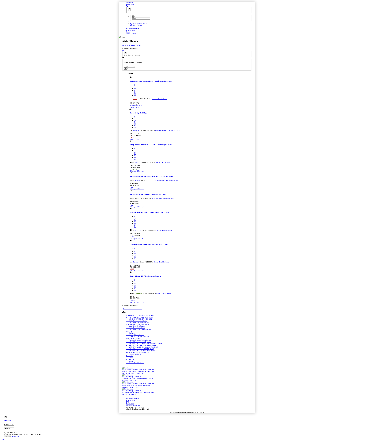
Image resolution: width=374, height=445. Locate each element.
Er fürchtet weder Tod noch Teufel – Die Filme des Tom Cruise (151, 81)
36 (135, 287)
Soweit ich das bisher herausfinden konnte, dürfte (137, 378)
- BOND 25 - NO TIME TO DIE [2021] (139, 319)
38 (135, 290)
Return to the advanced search (131, 45)
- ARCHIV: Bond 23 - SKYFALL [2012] (140, 349)
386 (135, 120)
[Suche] (129, 9)
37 (135, 288)
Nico (131, 187)
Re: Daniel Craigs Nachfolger (131, 377)
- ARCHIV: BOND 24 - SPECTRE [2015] (140, 350)
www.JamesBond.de (132, 398)
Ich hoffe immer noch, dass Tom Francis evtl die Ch (138, 392)
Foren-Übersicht (131, 400)
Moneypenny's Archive (133, 338)
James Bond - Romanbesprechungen (166, 180)
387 (135, 122)
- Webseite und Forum (133, 354)
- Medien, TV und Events (135, 335)
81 (135, 258)
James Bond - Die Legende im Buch (137, 324)
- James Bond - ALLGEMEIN (136, 321)
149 (135, 154)
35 (135, 285)
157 (135, 223)
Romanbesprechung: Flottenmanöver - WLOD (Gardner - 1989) (151, 176)
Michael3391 (126, 394)
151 (135, 157)
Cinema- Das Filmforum (159, 99)
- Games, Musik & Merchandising (137, 336)
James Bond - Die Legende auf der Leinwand (140, 315)
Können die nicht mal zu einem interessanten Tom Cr (138, 371)
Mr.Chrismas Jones (136, 105)
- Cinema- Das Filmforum (135, 363)
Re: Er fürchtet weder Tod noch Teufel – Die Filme (138, 369)
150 (135, 155)
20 (135, 95)
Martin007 (125, 387)
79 (135, 255)
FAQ (127, 402)
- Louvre (129, 357)
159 (135, 227)
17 (135, 90)
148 (135, 152)
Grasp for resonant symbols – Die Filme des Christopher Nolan (151, 145)
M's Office (129, 331)
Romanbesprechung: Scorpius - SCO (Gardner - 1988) (148, 194)
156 (135, 221)
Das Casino (129, 356)
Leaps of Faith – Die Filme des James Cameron (145, 276)
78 (135, 253)
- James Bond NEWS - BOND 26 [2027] (139, 317)
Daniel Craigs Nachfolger (138, 113)
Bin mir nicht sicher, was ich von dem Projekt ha (137, 385)
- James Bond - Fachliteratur (135, 328)
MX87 (137, 162)
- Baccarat (130, 359)
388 (135, 124)
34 (135, 283)
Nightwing (136, 130)
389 (135, 125)
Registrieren (130, 4)
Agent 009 (138, 230)
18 (135, 92)
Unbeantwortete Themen (139, 23)
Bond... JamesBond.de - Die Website (137, 352)
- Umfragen (130, 333)
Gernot (135, 99)
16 (135, 88)
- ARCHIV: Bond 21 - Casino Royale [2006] (141, 345)
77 (135, 251)
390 (135, 127)
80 (135, 257)
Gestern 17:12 (131, 380)
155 (135, 220)
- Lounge (129, 361)
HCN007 (137, 180)
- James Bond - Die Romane (135, 326)
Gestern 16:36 (135, 394)
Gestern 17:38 (139, 373)
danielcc (132, 237)
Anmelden (129, 2)
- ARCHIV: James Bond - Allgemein (138, 342)
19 (135, 94)
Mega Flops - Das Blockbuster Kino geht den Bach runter (149, 244)
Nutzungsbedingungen (133, 405)
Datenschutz (130, 404)
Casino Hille (134, 169)
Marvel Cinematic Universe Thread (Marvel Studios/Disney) (150, 212)
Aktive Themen (137, 25)
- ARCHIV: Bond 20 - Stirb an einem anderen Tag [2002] (144, 343)
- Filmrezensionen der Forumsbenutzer (138, 340)
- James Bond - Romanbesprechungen (138, 329)
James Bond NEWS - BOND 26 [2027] (167, 130)
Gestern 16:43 (134, 387)
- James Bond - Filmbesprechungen (138, 322)
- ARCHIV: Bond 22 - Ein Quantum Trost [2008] (142, 347)
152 (135, 159)
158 (135, 225)
